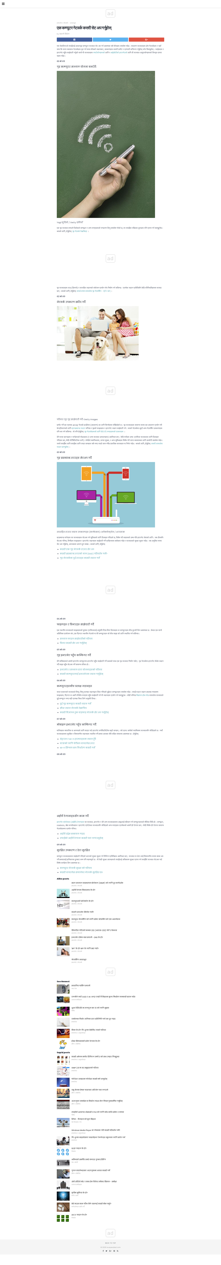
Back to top (110, 1243)
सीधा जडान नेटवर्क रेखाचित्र (73, 708)
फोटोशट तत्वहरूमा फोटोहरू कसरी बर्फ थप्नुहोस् (89, 1079)
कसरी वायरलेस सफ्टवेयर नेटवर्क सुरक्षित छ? (81, 872)
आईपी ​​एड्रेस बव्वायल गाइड (72, 833)
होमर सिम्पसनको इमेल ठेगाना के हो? (85, 1041)
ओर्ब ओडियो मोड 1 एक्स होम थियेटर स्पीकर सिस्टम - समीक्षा (94, 1181)
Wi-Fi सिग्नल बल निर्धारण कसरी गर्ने (77, 747)
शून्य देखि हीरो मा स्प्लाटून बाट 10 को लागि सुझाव (90, 1008)
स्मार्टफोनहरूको (99, 52)
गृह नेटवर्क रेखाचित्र (79, 231)
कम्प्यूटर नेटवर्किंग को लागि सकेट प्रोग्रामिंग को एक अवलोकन (95, 919)
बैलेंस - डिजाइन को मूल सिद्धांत (83, 1119)
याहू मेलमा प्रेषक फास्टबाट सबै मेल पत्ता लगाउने (89, 1090)
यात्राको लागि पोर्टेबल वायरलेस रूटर (77, 743)
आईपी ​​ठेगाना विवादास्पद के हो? (83, 890)
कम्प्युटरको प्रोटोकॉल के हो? (82, 901)
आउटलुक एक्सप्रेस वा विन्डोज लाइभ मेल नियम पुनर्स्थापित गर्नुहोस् (97, 1101)
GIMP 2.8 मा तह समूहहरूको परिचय (84, 1067)
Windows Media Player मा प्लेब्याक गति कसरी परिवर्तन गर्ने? (95, 1130)
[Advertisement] (110, 369)
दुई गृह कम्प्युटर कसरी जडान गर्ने (75, 703)
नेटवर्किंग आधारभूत (78, 959)
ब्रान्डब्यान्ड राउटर (78, 428)
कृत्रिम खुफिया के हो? (79, 1192)
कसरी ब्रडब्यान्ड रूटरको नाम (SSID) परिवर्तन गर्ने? (83, 553)
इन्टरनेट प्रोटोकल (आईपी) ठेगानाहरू (70, 822)
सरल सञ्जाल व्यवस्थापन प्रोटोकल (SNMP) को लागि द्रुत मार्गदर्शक (97, 883)
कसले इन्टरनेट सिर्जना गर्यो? (82, 912)
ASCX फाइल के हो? (79, 1215)
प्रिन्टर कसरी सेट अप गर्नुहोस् (73, 643)
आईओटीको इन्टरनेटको (119, 52)
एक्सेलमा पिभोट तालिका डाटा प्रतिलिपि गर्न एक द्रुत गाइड (93, 1019)
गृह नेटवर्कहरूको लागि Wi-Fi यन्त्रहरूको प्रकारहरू (103, 431)
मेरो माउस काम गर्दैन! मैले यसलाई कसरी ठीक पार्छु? (91, 1203)
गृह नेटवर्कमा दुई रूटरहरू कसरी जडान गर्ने (80, 558)
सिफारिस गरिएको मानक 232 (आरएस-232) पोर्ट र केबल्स (94, 930)
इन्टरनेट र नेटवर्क (62, 23)
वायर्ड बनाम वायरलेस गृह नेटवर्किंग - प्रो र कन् (93, 291)
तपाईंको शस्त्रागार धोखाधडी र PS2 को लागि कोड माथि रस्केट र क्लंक (97, 1112)
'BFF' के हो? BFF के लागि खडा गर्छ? (85, 948)
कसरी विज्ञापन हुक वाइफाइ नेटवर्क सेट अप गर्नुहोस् (84, 712)
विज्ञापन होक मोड (142, 695)
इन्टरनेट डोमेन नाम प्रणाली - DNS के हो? (87, 937)
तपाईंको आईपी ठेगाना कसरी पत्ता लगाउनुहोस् (81, 838)
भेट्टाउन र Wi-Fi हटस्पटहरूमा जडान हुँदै (78, 739)
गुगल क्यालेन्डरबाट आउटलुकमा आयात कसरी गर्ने (90, 1170)
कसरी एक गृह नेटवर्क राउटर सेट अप (77, 549)
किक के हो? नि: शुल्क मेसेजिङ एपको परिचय (88, 1030)
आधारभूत (73, 23)
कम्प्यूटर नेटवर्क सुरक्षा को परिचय (76, 868)
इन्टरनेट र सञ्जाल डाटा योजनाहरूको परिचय (81, 669)
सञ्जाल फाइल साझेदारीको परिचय (76, 638)
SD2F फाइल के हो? (78, 1148)
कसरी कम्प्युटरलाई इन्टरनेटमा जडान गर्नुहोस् (81, 674)
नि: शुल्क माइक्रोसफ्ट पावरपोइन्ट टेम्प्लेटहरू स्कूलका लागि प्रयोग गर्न (98, 1137)
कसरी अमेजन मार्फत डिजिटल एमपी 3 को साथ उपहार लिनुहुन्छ (95, 1056)
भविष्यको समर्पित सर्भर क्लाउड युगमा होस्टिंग (88, 1159)
